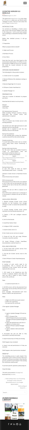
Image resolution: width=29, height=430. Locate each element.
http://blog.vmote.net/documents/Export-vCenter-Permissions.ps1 (13, 162)
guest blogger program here (9, 23)
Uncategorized (19, 372)
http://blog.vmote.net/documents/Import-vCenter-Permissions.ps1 (13, 158)
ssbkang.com (7, 20)
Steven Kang (17, 18)
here (20, 243)
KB (18, 283)
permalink (12, 374)
